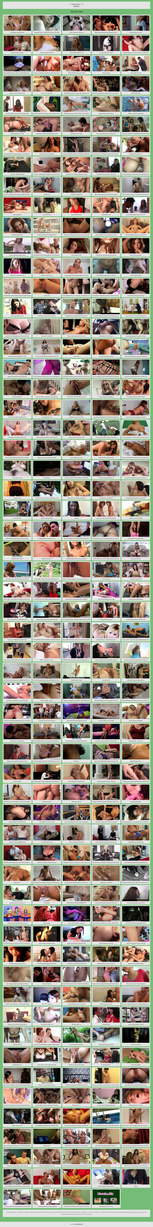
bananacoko (76, 6)
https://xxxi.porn (76, 4)
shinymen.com (78, 1224)
